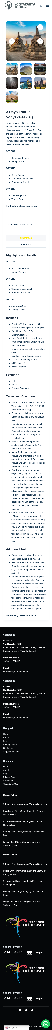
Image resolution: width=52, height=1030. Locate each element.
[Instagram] (26, 1010)
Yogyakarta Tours (11, 751)
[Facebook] (20, 1010)
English (13, 1027)
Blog (5, 741)
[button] (45, 1023)
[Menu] (47, 5)
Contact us (8, 748)
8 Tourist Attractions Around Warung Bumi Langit (25, 804)
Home (6, 734)
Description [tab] (26, 238)
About (6, 737)
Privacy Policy (10, 744)
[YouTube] (32, 1010)
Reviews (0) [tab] (26, 244)
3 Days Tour (25, 225)
